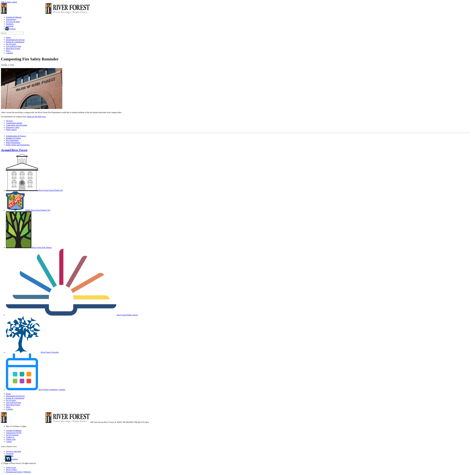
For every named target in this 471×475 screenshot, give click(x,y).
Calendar (9, 53)
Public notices (11, 130)
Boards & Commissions (15, 42)
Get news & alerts (13, 22)
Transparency (11, 19)
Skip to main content (9, 2)
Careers (9, 442)
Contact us (10, 437)
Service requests (12, 435)
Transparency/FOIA (13, 433)
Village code (11, 439)
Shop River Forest (13, 48)
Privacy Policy (11, 470)
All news (9, 121)
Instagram (9, 26)
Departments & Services (15, 40)
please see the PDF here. (36, 117)
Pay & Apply (11, 44)
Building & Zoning (13, 138)
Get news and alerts (13, 451)
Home (8, 37)
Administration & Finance (16, 136)
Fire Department (12, 140)
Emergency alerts (12, 127)
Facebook (9, 24)
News (8, 51)
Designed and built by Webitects (18, 472)
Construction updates (14, 123)
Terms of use (11, 467)
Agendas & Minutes (13, 17)
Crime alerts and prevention (16, 125)
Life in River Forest (13, 46)
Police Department (13, 143)
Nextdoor (12, 29)
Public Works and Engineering (18, 145)
